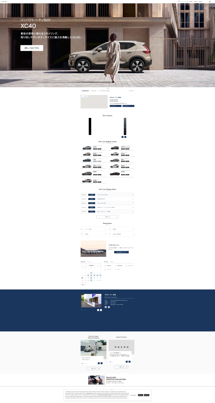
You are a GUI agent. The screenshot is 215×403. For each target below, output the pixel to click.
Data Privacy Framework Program (104, 394)
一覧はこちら (107, 216)
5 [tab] (86, 310)
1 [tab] (89, 137)
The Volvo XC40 (85, 357)
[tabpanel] (107, 126)
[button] (105, 88)
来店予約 (195, 1)
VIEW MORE (131, 90)
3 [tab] (92, 137)
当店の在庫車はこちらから (121, 252)
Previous (122, 137)
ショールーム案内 (88, 229)
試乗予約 (190, 1)
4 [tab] (93, 137)
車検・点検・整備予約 (117, 234)
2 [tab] (90, 137)
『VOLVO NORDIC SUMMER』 (104, 90)
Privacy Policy (89, 393)
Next (125, 137)
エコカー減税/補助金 (114, 353)
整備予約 (200, 1)
